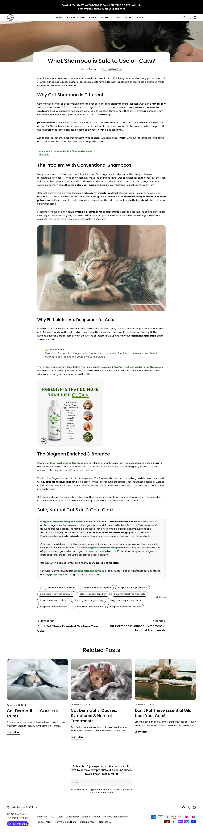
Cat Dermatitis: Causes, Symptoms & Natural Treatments (94, 716)
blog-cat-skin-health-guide (97, 587)
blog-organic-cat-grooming (88, 600)
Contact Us (105, 822)
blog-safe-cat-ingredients (53, 606)
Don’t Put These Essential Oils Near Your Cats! (163, 713)
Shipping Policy (88, 822)
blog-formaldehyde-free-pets (129, 594)
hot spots (66, 485)
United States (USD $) (22, 807)
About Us (42, 816)
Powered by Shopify (17, 817)
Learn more (13, 732)
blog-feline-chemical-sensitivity (56, 594)
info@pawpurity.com (55, 574)
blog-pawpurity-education (124, 600)
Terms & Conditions (65, 822)
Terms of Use (109, 789)
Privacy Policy (44, 822)
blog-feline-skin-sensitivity (93, 594)
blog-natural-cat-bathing (53, 600)
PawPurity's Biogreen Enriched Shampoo (137, 367)
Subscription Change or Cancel (83, 816)
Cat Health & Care (112, 69)
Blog (60, 816)
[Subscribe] (129, 782)
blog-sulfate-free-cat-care (89, 606)
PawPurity (20, 814)
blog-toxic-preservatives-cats (125, 606)
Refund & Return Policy (115, 816)
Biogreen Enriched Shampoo (66, 463)
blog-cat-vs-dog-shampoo (132, 587)
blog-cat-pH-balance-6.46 (61, 587)
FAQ (52, 816)
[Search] (184, 17)
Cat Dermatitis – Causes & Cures (33, 713)
